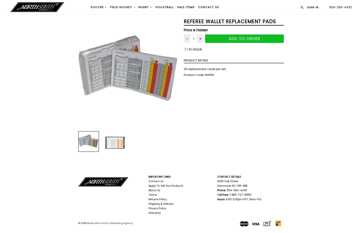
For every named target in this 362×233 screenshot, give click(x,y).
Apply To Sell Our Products (166, 186)
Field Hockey (121, 7)
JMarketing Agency (121, 223)
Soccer (98, 7)
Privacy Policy (157, 208)
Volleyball (164, 7)
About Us (154, 190)
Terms (153, 195)
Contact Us (156, 181)
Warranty (155, 213)
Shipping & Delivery (161, 204)
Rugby (144, 7)
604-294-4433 (340, 7)
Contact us (208, 7)
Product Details (196, 60)
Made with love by (98, 223)
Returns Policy (158, 199)
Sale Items (186, 7)
